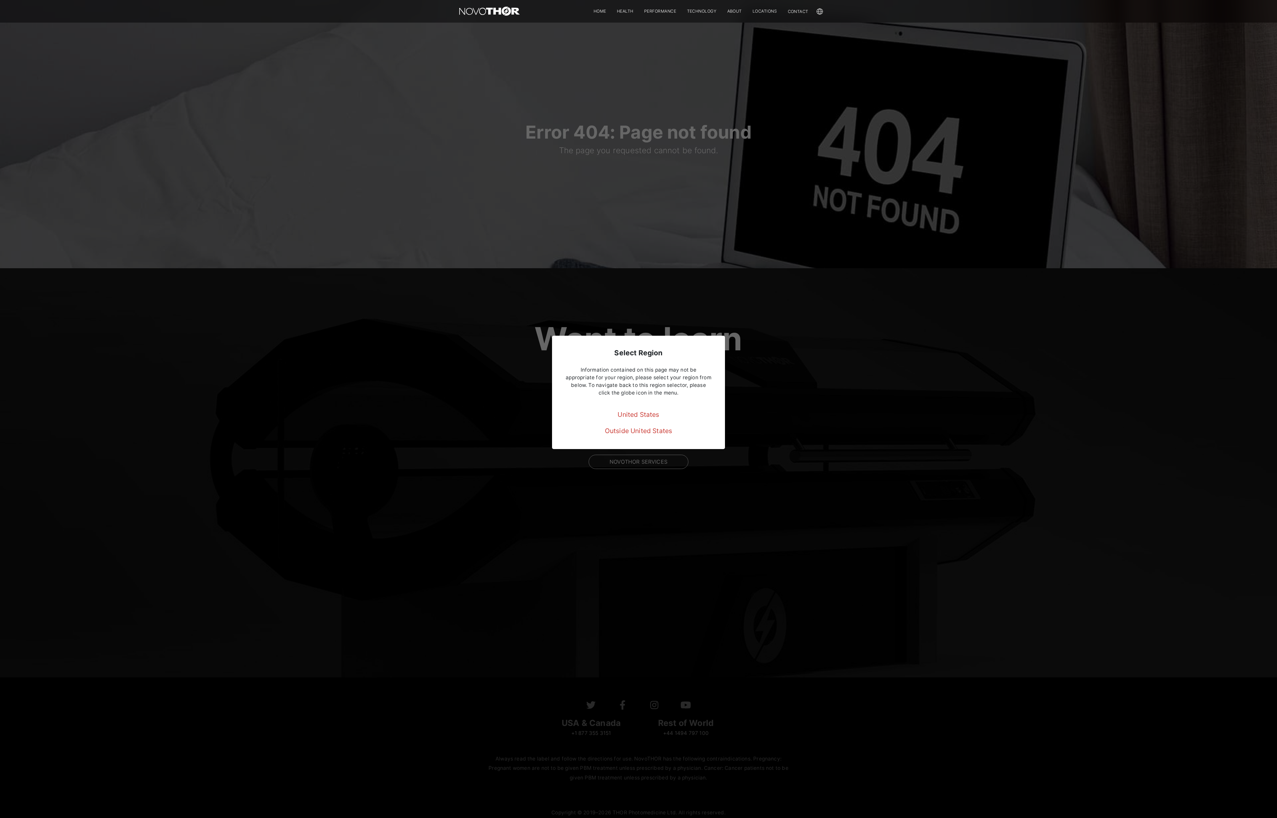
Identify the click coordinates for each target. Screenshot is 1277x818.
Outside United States (638, 431)
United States (638, 414)
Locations (765, 11)
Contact (798, 11)
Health (625, 11)
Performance (660, 11)
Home (600, 11)
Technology (702, 11)
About (734, 11)
